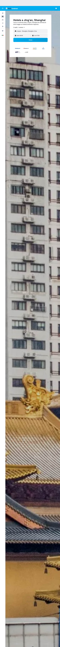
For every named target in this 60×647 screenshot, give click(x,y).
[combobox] (19, 27)
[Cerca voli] (3, 13)
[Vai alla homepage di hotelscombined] (12, 8)
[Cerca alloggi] (3, 16)
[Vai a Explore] (3, 26)
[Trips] (3, 30)
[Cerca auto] (3, 19)
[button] (2, 8)
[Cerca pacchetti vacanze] (3, 23)
